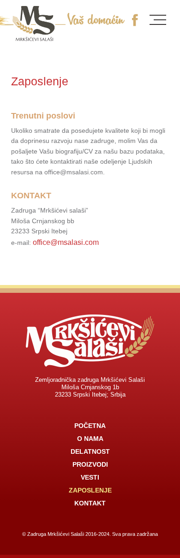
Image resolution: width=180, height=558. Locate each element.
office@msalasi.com (66, 242)
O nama (90, 438)
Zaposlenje (90, 490)
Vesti (90, 477)
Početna (90, 425)
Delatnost (90, 451)
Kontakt (90, 503)
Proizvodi (90, 464)
